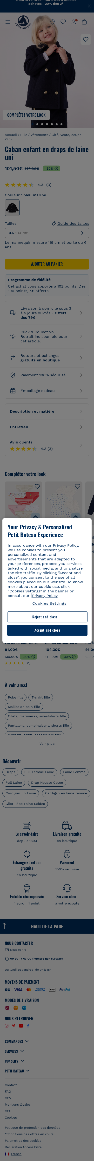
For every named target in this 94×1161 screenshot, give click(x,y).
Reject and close (44, 616)
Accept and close (47, 630)
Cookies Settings (49, 603)
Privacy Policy (45, 595)
